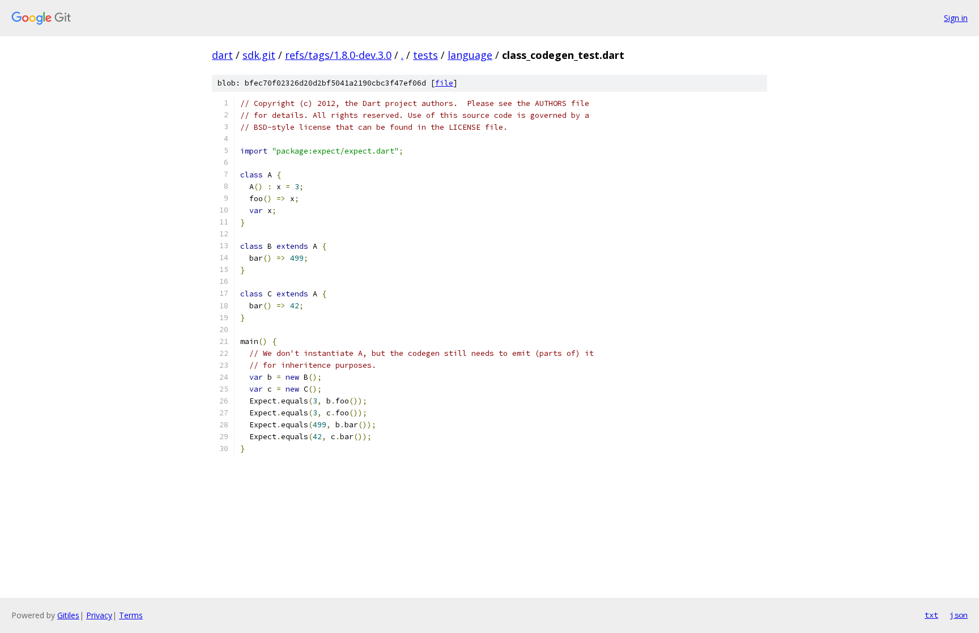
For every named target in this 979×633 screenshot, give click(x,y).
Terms (131, 615)
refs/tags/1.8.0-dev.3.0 (338, 55)
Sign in (956, 17)
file (444, 83)
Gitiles (68, 615)
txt (931, 615)
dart (222, 55)
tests (425, 55)
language (470, 55)
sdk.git (258, 55)
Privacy (99, 615)
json (959, 615)
